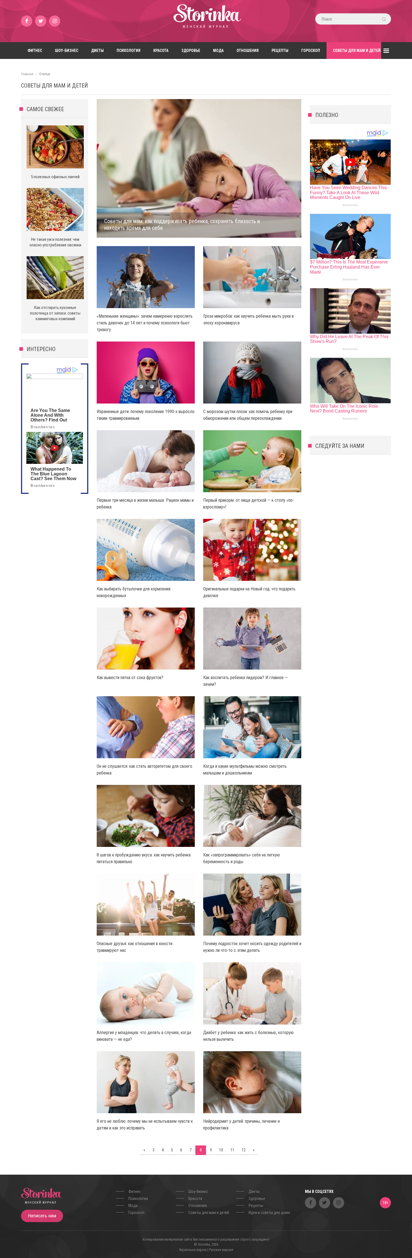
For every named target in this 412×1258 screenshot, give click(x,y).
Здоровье (190, 50)
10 (221, 1150)
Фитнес (34, 50)
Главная (27, 74)
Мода (218, 50)
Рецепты (280, 50)
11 (232, 1150)
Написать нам (42, 1215)
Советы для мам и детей (357, 50)
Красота (160, 50)
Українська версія (193, 1250)
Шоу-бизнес (66, 50)
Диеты (97, 50)
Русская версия (221, 1250)
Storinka (206, 21)
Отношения (248, 50)
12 (244, 1150)
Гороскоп (310, 50)
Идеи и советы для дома (269, 1212)
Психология (128, 50)
